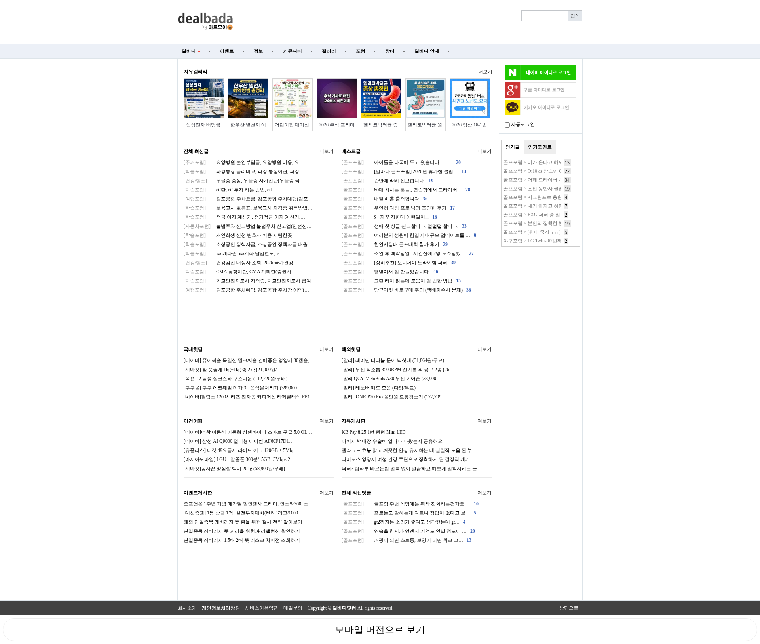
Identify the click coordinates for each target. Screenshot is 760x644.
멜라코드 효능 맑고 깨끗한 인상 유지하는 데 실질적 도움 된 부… (409, 450)
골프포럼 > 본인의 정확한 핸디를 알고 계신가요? (555, 223)
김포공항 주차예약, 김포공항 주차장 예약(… (246, 290)
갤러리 (329, 51)
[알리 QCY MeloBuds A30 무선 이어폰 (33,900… (391, 378)
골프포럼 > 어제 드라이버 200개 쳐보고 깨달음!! (554, 180)
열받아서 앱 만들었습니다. (390, 271)
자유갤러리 (195, 71)
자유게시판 (353, 421)
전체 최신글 (196, 151)
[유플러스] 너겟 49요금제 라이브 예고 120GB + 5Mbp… (241, 450)
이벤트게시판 (198, 492)
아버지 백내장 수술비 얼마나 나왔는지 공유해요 (392, 441)
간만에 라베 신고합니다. (387, 180)
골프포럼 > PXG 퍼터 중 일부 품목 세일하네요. (553, 214)
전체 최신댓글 (356, 492)
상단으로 (568, 608)
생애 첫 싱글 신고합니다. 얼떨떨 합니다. (404, 226)
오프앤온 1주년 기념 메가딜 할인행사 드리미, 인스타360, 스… (248, 504)
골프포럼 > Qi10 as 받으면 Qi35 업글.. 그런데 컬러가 (558, 171)
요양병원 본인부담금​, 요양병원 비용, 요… (244, 162)
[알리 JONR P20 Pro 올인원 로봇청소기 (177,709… (394, 397)
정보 (258, 51)
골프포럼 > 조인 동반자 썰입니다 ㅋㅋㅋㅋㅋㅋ (553, 188)
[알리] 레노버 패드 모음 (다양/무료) (379, 388)
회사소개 (187, 608)
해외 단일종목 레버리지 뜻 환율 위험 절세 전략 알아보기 (243, 522)
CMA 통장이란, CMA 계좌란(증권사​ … (240, 271)
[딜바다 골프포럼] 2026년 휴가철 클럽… (404, 171)
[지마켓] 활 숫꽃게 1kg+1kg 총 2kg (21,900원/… (232, 369)
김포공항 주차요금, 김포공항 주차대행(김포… (248, 199)
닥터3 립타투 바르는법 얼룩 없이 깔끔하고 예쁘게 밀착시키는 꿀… (412, 468)
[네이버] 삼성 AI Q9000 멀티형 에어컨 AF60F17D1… (239, 441)
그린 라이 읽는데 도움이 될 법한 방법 (401, 281)
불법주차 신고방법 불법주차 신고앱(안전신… (248, 226)
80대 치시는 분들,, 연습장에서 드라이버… (406, 189)
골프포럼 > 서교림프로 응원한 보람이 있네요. (551, 197)
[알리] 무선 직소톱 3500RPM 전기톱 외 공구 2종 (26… (398, 369)
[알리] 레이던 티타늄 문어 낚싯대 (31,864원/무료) (393, 360)
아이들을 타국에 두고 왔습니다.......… (401, 162)
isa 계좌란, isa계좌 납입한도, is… (234, 253)
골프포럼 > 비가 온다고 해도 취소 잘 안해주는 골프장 (560, 162)
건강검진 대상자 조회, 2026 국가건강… (241, 262)
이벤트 (227, 51)
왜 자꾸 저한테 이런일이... (389, 217)
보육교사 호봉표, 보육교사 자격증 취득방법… (248, 208)
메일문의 (292, 608)
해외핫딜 (351, 349)
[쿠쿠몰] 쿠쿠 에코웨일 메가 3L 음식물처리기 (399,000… (243, 388)
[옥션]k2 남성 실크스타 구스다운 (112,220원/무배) (235, 378)
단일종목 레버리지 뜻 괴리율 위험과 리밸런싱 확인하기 (242, 531)
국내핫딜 (193, 349)
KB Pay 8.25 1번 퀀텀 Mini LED (374, 432)
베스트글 (351, 151)
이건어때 (193, 421)
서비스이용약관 (261, 608)
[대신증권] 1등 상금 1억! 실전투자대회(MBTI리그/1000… (243, 513)
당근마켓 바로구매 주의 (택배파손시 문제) (406, 290)
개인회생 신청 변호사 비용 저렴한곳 (238, 235)
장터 (390, 51)
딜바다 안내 (426, 51)
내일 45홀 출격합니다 (385, 199)
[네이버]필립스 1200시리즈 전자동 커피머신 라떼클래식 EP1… (249, 397)
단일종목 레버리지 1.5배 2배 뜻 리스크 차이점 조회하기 (242, 540)
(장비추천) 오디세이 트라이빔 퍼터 (399, 262)
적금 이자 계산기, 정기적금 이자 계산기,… (244, 217)
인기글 (512, 147)
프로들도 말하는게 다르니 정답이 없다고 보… (409, 513)
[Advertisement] (412, 22)
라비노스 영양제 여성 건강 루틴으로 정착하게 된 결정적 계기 (406, 459)
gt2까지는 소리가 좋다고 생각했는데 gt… (404, 522)
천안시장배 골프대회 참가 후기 (395, 244)
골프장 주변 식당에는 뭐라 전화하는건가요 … (410, 504)
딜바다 (191, 51)
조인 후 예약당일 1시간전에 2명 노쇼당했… (408, 253)
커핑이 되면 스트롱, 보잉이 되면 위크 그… (406, 540)
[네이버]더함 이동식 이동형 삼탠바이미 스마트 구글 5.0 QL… (248, 432)
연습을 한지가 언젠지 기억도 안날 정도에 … (408, 531)
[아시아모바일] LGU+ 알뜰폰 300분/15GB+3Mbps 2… (239, 459)
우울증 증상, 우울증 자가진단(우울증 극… (244, 180)
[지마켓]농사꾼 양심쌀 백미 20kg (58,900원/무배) (234, 468)
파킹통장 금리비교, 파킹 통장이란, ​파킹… (244, 171)
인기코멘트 (540, 147)
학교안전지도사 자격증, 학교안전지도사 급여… (250, 281)
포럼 (360, 51)
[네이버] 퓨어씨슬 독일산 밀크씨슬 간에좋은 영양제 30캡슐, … (249, 360)
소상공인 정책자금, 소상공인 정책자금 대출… (248, 244)
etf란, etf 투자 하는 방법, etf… (230, 189)
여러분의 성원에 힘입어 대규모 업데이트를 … (409, 235)
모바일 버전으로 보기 (380, 630)
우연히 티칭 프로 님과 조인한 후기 (398, 208)
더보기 (485, 71)
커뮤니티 (292, 51)
